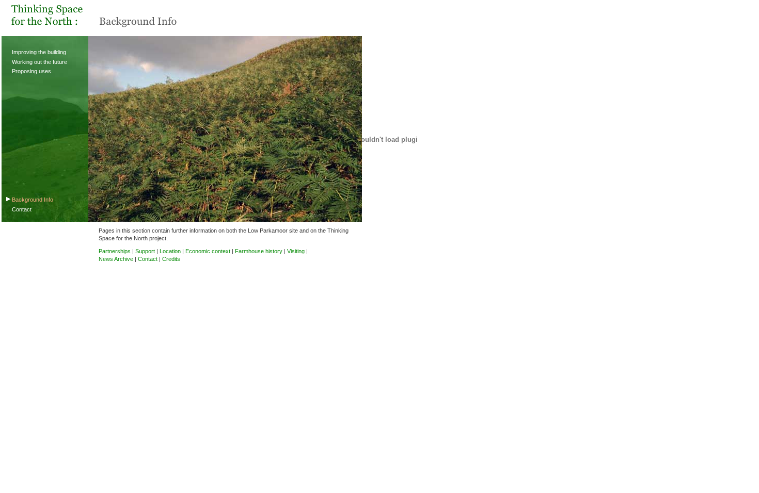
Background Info (32, 199)
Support (145, 251)
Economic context (207, 251)
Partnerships (115, 251)
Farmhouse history (258, 251)
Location (170, 251)
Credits (171, 259)
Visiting (296, 251)
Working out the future (39, 62)
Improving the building (39, 52)
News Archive (116, 259)
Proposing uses (31, 71)
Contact (21, 209)
